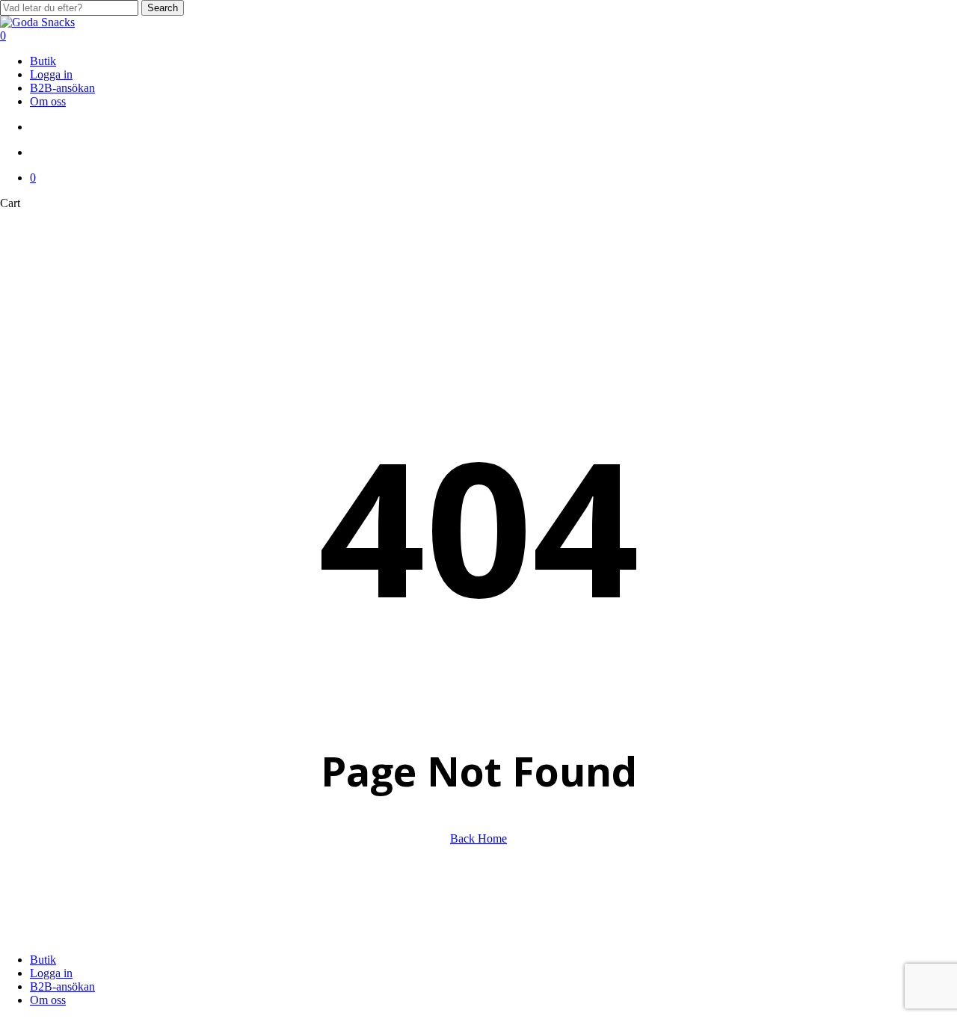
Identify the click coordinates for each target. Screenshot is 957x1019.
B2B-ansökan (62, 986)
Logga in (51, 973)
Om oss (48, 1000)
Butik (43, 959)
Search (162, 7)
